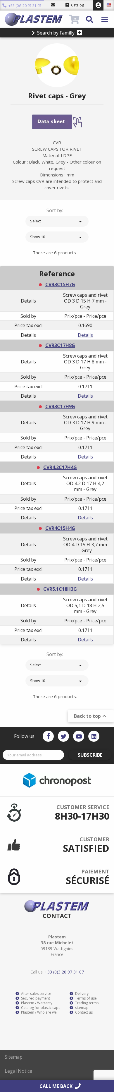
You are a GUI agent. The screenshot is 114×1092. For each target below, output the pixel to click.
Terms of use (85, 998)
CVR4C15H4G (60, 528)
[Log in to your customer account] (98, 5)
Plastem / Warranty (36, 1003)
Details (85, 335)
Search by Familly (56, 33)
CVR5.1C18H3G (60, 589)
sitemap (81, 1007)
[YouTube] (78, 736)
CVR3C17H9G (60, 406)
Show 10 (57, 237)
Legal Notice (18, 1071)
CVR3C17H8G (60, 345)
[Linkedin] (93, 736)
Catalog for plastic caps (40, 1007)
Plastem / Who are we (38, 1012)
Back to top (91, 716)
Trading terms (86, 1003)
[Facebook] (48, 736)
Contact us (83, 1012)
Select (57, 221)
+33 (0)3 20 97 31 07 (25, 5)
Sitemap (14, 1057)
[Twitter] (63, 736)
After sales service (35, 993)
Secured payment (35, 998)
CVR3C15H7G (60, 284)
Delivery (81, 993)
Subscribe (90, 755)
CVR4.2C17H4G (60, 467)
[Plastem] (36, 19)
